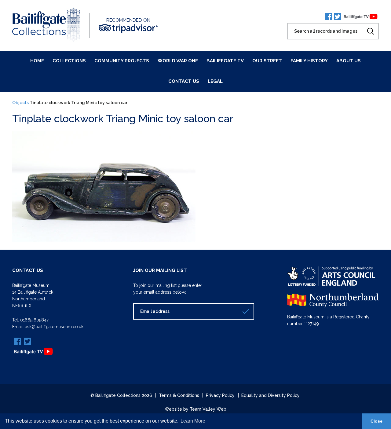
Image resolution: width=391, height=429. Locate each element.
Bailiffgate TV (225, 61)
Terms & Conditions (179, 395)
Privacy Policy (220, 395)
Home (37, 61)
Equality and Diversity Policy (270, 395)
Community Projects (121, 61)
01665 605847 (34, 319)
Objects (20, 102)
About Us (348, 61)
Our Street (267, 61)
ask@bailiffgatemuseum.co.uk (54, 326)
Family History (309, 61)
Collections (69, 61)
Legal (215, 81)
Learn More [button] (193, 421)
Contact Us (183, 81)
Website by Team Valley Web (195, 409)
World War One (178, 61)
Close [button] (376, 421)
